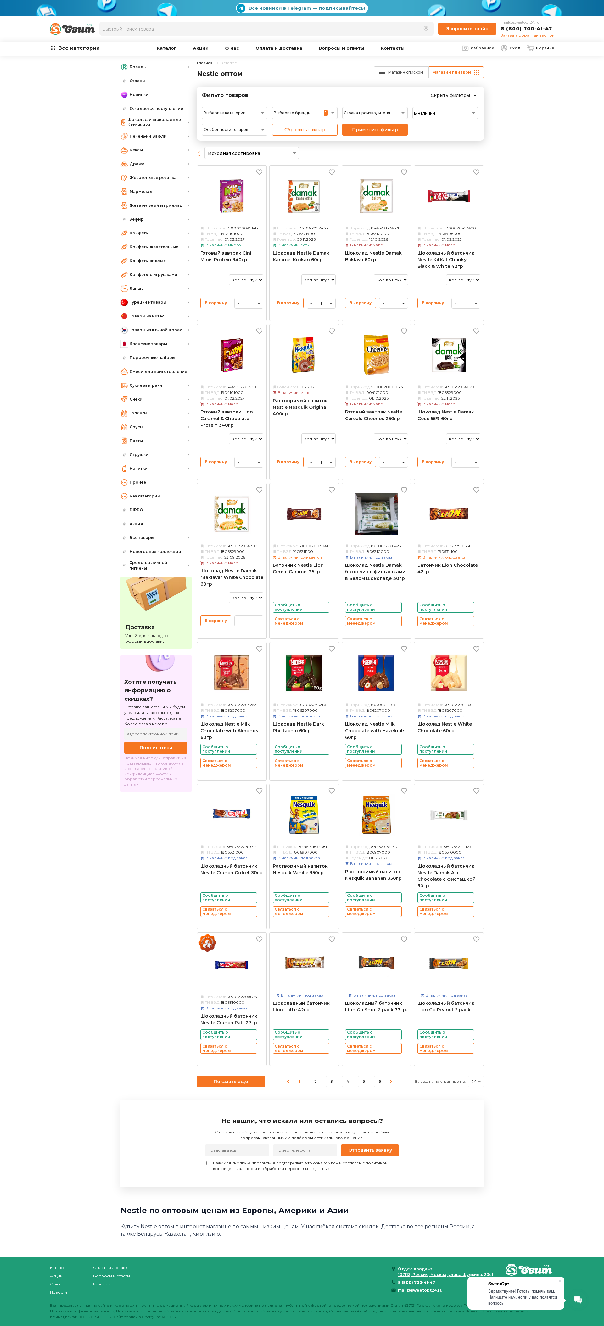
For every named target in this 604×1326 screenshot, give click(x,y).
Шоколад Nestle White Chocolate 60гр (444, 727)
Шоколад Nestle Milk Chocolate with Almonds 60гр (229, 730)
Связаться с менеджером (289, 621)
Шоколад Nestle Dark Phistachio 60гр (298, 727)
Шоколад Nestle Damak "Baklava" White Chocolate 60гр (231, 577)
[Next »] (391, 1081)
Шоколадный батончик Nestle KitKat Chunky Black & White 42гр (445, 259)
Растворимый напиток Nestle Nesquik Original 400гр (300, 407)
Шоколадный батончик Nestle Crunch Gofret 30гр (231, 869)
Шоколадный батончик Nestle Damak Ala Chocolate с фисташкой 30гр (446, 876)
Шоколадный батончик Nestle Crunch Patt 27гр (228, 1019)
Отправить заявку (370, 1150)
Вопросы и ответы (341, 48)
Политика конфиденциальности (82, 1311)
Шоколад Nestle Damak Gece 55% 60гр (445, 415)
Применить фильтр (375, 129)
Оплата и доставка (278, 48)
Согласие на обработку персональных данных (280, 1311)
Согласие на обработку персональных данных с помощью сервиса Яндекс (404, 1311)
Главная (205, 62)
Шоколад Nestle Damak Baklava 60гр (373, 256)
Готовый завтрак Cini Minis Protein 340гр (225, 256)
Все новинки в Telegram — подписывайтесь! (307, 8)
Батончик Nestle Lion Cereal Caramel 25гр (298, 568)
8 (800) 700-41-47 (526, 28)
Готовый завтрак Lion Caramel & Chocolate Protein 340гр (226, 418)
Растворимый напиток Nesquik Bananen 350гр (373, 875)
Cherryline (151, 1316)
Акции (201, 48)
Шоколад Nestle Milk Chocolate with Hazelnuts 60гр (375, 730)
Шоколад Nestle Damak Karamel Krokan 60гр (301, 256)
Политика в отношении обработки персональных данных (174, 1311)
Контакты (393, 48)
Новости (58, 1292)
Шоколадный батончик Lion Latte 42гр (301, 1006)
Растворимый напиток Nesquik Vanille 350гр (300, 869)
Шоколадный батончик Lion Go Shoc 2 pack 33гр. (376, 1006)
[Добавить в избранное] (259, 172)
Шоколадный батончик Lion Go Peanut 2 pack (445, 1006)
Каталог (166, 48)
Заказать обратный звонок (527, 35)
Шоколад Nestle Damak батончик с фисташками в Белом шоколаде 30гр (375, 571)
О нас (232, 48)
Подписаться (156, 747)
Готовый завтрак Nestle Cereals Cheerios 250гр (373, 415)
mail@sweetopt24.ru (520, 22)
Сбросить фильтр (304, 129)
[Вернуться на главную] (530, 1269)
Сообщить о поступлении (289, 607)
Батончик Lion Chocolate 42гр (447, 568)
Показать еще (231, 1081)
